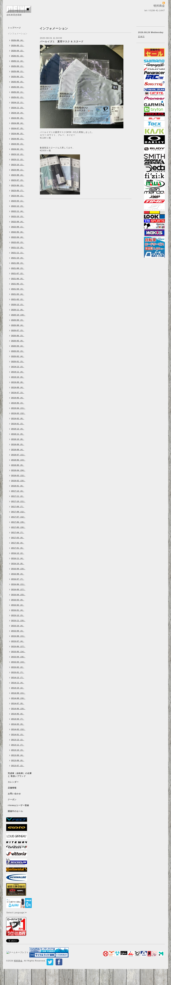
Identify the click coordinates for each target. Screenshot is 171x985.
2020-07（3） (17, 330)
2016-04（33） (18, 595)
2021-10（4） (17, 258)
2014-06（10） (18, 709)
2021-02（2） (17, 299)
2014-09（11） (18, 693)
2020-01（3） (17, 361)
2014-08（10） (18, 698)
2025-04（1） (17, 87)
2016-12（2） (17, 553)
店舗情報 (12, 788)
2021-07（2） (17, 273)
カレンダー (13, 782)
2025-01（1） (17, 97)
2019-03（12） (18, 413)
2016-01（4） (17, 610)
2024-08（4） (17, 123)
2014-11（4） (17, 683)
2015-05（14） (18, 652)
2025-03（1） (17, 92)
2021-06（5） (17, 279)
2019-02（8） (17, 418)
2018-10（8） (17, 439)
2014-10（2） (17, 688)
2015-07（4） (17, 641)
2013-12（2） (17, 740)
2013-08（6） (17, 760)
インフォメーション (17, 33)
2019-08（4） (17, 387)
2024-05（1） (17, 139)
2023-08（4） (17, 175)
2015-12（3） (17, 615)
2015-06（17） (18, 646)
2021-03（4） (17, 294)
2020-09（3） (17, 320)
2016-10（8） (17, 564)
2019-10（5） (17, 377)
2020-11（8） (17, 310)
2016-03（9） (17, 600)
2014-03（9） (17, 724)
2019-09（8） (17, 382)
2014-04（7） (17, 719)
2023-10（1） (17, 165)
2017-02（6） (17, 543)
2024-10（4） (17, 113)
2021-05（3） (17, 284)
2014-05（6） (17, 714)
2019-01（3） (17, 424)
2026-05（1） (17, 45)
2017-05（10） (18, 527)
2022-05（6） (17, 232)
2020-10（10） (18, 315)
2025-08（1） (17, 71)
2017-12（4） (17, 491)
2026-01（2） (17, 56)
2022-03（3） (17, 242)
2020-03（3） (17, 351)
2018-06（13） (18, 460)
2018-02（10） (18, 481)
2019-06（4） (17, 398)
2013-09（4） (17, 755)
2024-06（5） (17, 134)
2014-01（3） (17, 734)
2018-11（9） (17, 434)
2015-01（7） (17, 672)
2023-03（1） (17, 201)
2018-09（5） (17, 444)
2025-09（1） (17, 66)
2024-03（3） (17, 144)
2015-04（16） (18, 657)
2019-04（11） (18, 408)
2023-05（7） (17, 191)
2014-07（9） (17, 703)
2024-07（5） (17, 128)
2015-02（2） (17, 667)
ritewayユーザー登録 (18, 805)
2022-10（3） (17, 216)
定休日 (141, 36)
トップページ (14, 28)
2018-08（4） (17, 450)
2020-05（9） (17, 341)
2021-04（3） (17, 289)
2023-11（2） (17, 159)
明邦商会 (18, 961)
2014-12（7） (17, 677)
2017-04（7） (17, 532)
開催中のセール (15, 811)
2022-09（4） (17, 222)
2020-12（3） (17, 304)
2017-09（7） (17, 507)
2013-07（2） (17, 766)
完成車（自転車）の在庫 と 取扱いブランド (20, 774)
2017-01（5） (17, 548)
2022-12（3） (17, 206)
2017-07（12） (18, 517)
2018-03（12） (18, 475)
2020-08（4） (17, 325)
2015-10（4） (17, 626)
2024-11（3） (17, 108)
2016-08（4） (17, 574)
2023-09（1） (17, 170)
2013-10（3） (17, 750)
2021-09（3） (17, 263)
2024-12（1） (17, 102)
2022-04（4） (17, 237)
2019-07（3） (17, 393)
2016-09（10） (18, 569)
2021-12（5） (17, 248)
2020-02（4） (17, 356)
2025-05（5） (17, 82)
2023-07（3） (17, 180)
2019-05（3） (17, 403)
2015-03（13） (18, 662)
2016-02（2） (17, 605)
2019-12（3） (17, 367)
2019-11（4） (17, 372)
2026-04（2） (17, 51)
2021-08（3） (17, 268)
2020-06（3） (17, 336)
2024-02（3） (17, 149)
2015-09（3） (17, 631)
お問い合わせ (14, 793)
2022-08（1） (17, 227)
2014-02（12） (18, 729)
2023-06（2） (17, 185)
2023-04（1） (17, 196)
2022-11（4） (17, 211)
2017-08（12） (18, 512)
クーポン (12, 799)
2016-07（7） (17, 579)
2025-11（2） (17, 61)
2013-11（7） (17, 745)
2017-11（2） (17, 496)
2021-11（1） (17, 253)
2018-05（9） (17, 465)
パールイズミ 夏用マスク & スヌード (61, 41)
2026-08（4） (17, 40)
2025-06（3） (17, 77)
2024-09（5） (17, 118)
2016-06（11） (18, 584)
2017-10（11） (18, 501)
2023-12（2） (17, 154)
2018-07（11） (18, 455)
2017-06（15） (18, 522)
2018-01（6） (17, 486)
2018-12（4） (17, 429)
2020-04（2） (17, 346)
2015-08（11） (18, 636)
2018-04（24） (18, 470)
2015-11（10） (18, 621)
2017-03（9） (17, 538)
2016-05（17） (18, 589)
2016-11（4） (17, 558)
